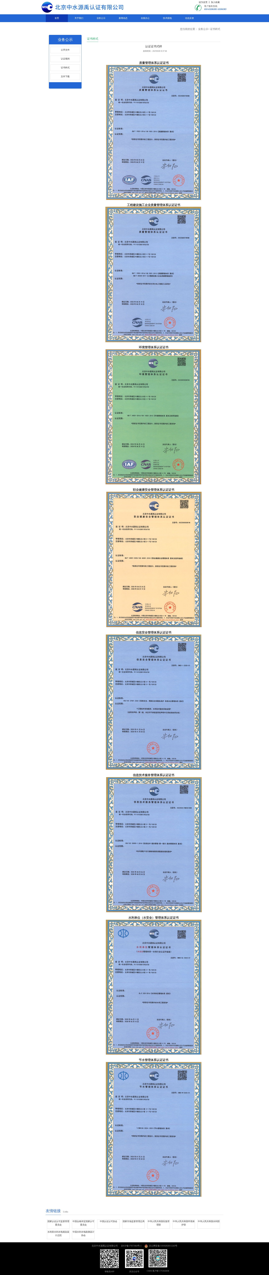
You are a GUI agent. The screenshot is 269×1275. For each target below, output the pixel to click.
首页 (57, 18)
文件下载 (65, 76)
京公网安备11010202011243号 (162, 1246)
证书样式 (215, 29)
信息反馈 (189, 18)
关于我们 (79, 18)
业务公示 (101, 18)
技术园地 (167, 18)
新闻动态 (123, 18)
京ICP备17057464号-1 (131, 1246)
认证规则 (65, 59)
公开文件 (65, 50)
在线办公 (145, 18)
